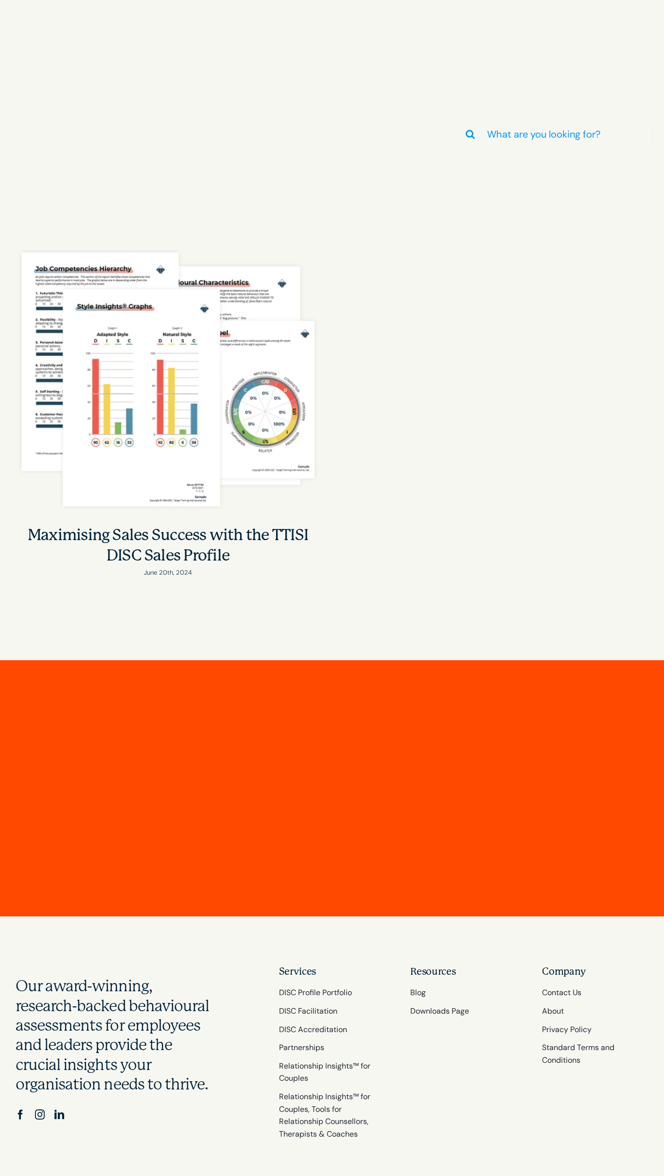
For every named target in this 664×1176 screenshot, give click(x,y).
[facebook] (20, 1115)
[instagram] (40, 1115)
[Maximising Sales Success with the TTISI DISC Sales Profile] (168, 379)
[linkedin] (59, 1115)
